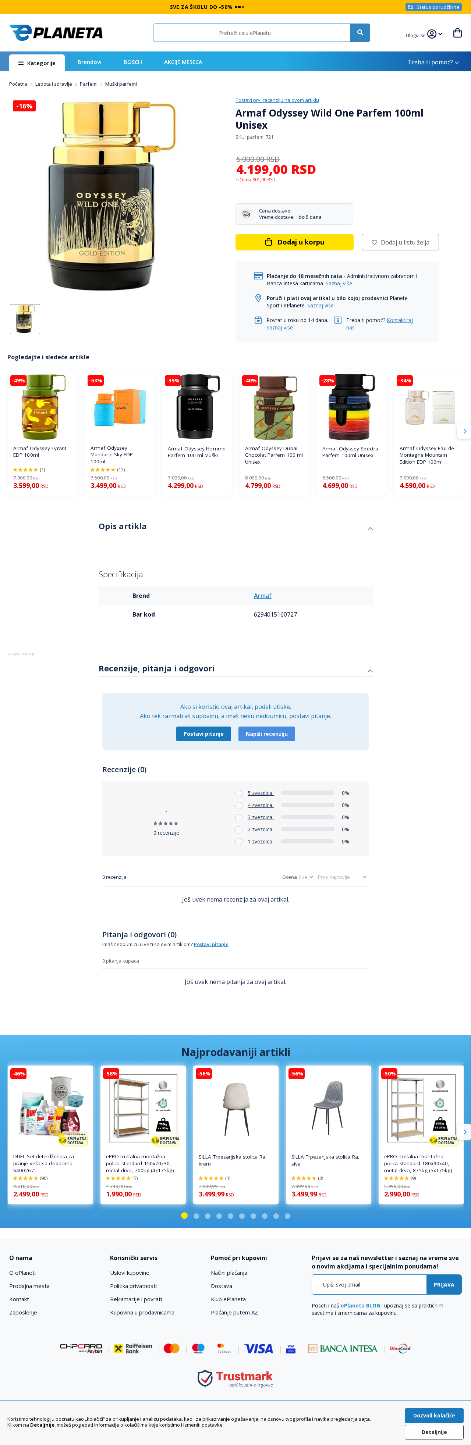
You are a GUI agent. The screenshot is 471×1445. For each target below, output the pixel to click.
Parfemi (89, 84)
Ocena (289, 877)
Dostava (221, 1285)
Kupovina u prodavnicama (142, 1312)
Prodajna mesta (29, 1285)
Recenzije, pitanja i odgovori (157, 668)
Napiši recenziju (267, 733)
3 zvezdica (261, 817)
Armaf (263, 596)
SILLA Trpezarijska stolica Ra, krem (233, 1160)
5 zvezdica (261, 792)
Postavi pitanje (204, 733)
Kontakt (19, 1299)
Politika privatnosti (133, 1285)
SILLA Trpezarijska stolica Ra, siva (325, 1160)
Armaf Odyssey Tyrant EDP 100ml (39, 452)
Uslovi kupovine (129, 1272)
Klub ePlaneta (228, 1299)
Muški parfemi (121, 84)
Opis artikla (123, 525)
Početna (19, 84)
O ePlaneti (22, 1272)
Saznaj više (339, 283)
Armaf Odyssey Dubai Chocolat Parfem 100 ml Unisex (274, 455)
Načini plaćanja (229, 1272)
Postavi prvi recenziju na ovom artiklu (277, 100)
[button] (416, 34)
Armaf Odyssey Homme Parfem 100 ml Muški (197, 452)
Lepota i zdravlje (54, 84)
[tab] (236, 527)
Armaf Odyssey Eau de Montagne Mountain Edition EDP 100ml (427, 455)
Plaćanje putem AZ (234, 1312)
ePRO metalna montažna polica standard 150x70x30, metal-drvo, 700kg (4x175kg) (140, 1163)
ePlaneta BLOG (360, 1305)
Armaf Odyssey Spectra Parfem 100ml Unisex (350, 452)
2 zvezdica (261, 829)
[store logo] (56, 33)
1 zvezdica (261, 841)
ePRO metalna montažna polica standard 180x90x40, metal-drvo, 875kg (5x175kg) (418, 1163)
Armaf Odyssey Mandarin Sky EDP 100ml (112, 455)
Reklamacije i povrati (136, 1299)
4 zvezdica (261, 805)
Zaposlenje (23, 1312)
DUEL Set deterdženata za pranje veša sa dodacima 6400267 (43, 1163)
